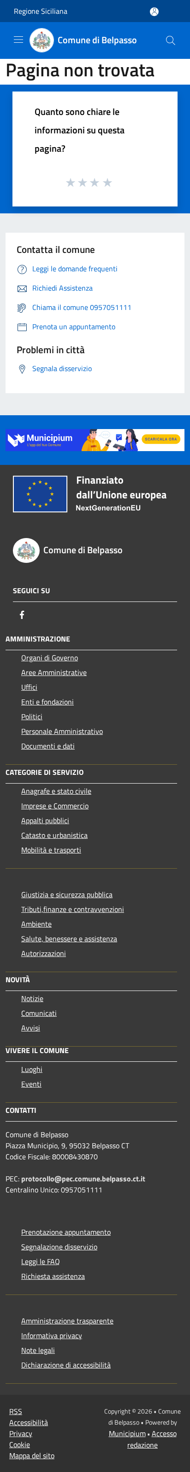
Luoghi (31, 1069)
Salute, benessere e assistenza (69, 938)
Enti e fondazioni (47, 701)
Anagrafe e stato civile (56, 790)
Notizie (32, 998)
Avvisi (30, 1027)
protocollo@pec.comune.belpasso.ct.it (83, 1178)
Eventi (31, 1083)
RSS (15, 1411)
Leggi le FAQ (40, 1261)
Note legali (38, 1350)
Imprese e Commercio (55, 805)
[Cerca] (170, 40)
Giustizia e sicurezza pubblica (67, 894)
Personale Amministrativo (62, 731)
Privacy (20, 1433)
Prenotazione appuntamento (66, 1231)
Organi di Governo (49, 657)
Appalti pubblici (45, 820)
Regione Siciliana (40, 11)
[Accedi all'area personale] (154, 12)
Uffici (29, 687)
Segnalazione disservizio (59, 1246)
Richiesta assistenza (53, 1276)
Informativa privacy (51, 1335)
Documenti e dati (48, 745)
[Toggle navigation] (18, 39)
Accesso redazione (152, 1439)
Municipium (127, 1433)
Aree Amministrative (54, 672)
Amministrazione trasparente (67, 1320)
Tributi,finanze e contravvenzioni (72, 909)
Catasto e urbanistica (54, 835)
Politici (31, 716)
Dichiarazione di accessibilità (66, 1364)
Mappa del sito (31, 1455)
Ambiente (36, 923)
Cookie (19, 1444)
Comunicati (39, 1013)
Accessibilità (28, 1422)
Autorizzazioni (43, 953)
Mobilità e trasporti (51, 849)
